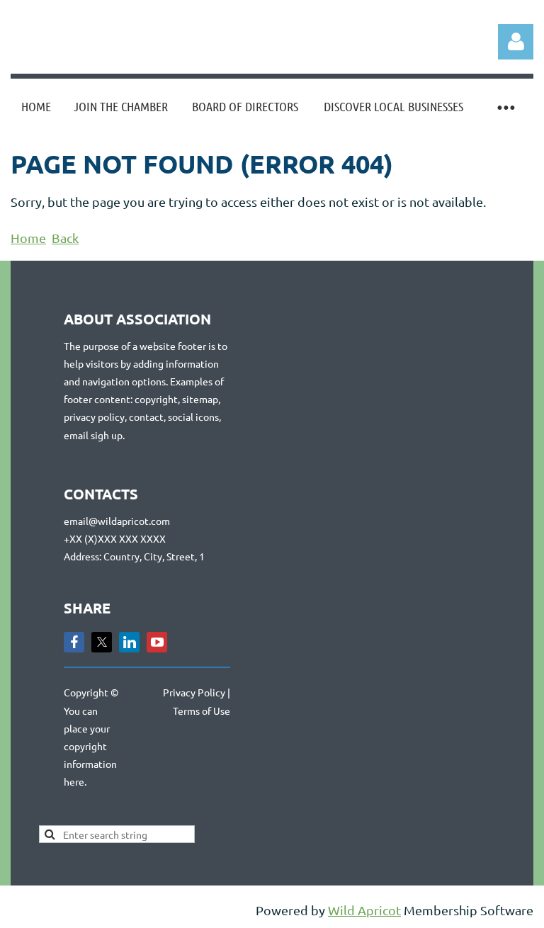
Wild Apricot (364, 909)
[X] (101, 642)
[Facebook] (74, 642)
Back (65, 237)
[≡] (505, 107)
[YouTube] (157, 642)
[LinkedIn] (129, 642)
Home (28, 237)
